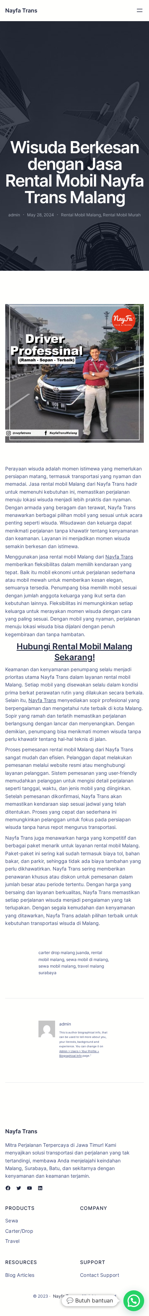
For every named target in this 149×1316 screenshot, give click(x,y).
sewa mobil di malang (87, 959)
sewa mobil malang (57, 966)
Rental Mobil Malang (81, 214)
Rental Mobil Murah (122, 214)
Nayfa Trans (21, 10)
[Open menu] (139, 10)
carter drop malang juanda (63, 952)
